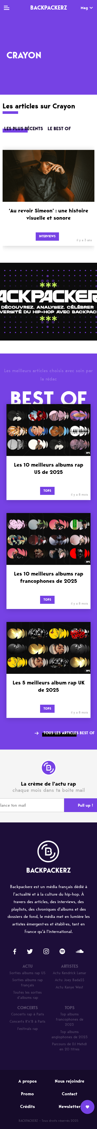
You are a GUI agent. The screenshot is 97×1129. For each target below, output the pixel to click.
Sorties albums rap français (27, 983)
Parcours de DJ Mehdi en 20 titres (69, 1047)
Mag (84, 7)
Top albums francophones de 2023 (69, 1019)
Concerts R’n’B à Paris (27, 1021)
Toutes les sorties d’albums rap (27, 995)
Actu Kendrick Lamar (69, 973)
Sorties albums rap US (27, 973)
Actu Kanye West (69, 987)
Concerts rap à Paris (27, 1014)
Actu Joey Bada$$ (69, 980)
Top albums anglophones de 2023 (69, 1034)
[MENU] (6, 7)
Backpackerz (48, 7)
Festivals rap (27, 1028)
